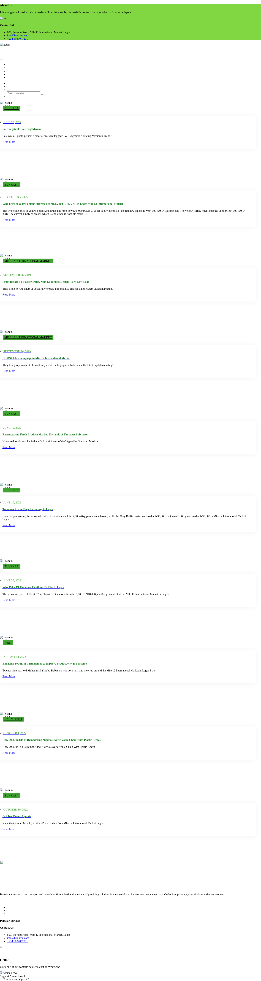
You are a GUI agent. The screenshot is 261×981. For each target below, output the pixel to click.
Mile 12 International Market (28, 260)
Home (10, 64)
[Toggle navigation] (1, 59)
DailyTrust (13, 719)
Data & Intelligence (18, 67)
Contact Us (13, 77)
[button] (130, 974)
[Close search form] (8, 90)
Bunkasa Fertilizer (17, 70)
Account (12, 74)
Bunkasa (11, 108)
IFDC (7, 642)
